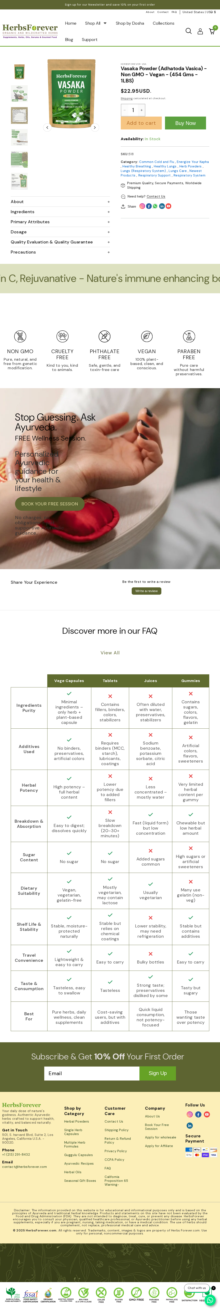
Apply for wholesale (160, 1137)
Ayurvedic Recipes (79, 1164)
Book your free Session (49, 504)
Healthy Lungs (165, 166)
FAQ (174, 12)
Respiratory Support (155, 175)
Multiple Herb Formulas (75, 1144)
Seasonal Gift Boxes (80, 1181)
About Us (152, 1116)
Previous (47, 127)
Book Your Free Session (157, 1127)
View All (110, 653)
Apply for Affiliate (159, 1146)
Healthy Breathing (137, 166)
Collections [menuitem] (163, 23)
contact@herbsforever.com (24, 1167)
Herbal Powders (76, 1121)
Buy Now (185, 123)
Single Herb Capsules (73, 1132)
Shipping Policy (117, 1130)
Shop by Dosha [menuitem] (130, 23)
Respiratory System (190, 175)
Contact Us (156, 196)
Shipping (127, 98)
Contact (162, 12)
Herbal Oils (73, 1172)
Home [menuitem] (70, 23)
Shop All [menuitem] (92, 23)
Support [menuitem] (89, 39)
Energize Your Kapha (193, 162)
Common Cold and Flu (157, 162)
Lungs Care (178, 171)
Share (132, 206)
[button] (188, 31)
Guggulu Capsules (78, 1155)
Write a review (146, 591)
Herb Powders (191, 166)
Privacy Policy (116, 1151)
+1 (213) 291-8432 (16, 1154)
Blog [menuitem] (69, 39)
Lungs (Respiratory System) (144, 171)
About (150, 12)
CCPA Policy (114, 1160)
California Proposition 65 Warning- (116, 1181)
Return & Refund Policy (118, 1140)
